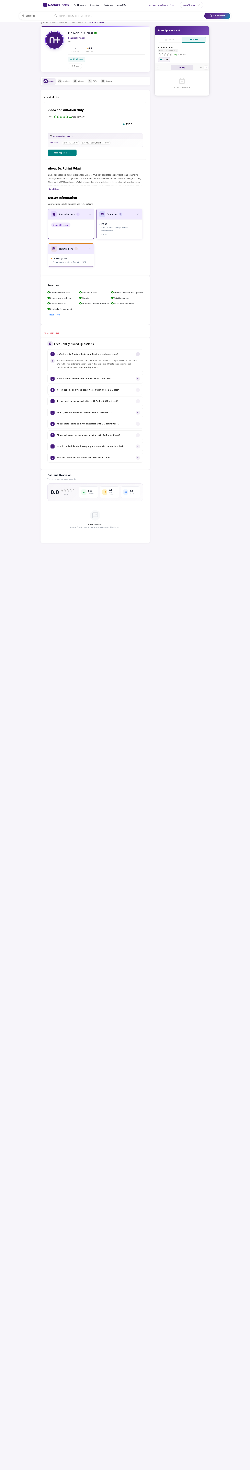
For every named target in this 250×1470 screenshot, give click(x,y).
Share (76, 66)
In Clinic (171, 39)
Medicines (108, 5)
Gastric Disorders (58, 303)
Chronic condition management (128, 292)
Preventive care (89, 292)
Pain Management (122, 298)
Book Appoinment (62, 152)
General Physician (78, 23)
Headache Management (61, 309)
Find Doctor (219, 15)
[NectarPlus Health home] (56, 5)
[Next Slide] (206, 67)
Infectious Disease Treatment (96, 303)
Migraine (86, 298)
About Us (121, 5)
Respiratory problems (60, 298)
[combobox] (35, 16)
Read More (54, 189)
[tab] (49, 81)
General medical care (60, 292)
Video (195, 39)
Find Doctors (80, 5)
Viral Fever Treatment (124, 303)
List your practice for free (161, 5)
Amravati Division (59, 23)
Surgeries (94, 5)
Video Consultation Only (66, 110)
